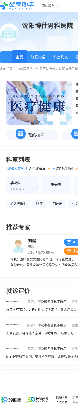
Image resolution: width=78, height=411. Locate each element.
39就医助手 (25, 69)
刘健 (32, 241)
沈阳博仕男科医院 (41, 252)
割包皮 (57, 203)
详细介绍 (38, 57)
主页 (19, 57)
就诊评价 (18, 291)
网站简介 (61, 397)
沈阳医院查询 (45, 69)
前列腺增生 (18, 203)
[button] (35, 122)
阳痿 (39, 203)
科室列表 (60, 57)
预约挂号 (36, 135)
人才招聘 (61, 402)
